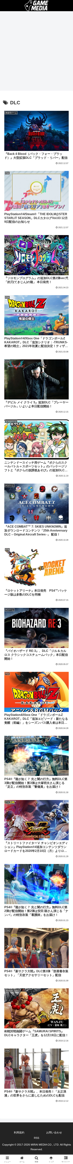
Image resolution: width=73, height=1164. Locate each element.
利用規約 (19, 1132)
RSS (36, 1137)
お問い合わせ (54, 1132)
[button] (65, 724)
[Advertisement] (36, 52)
